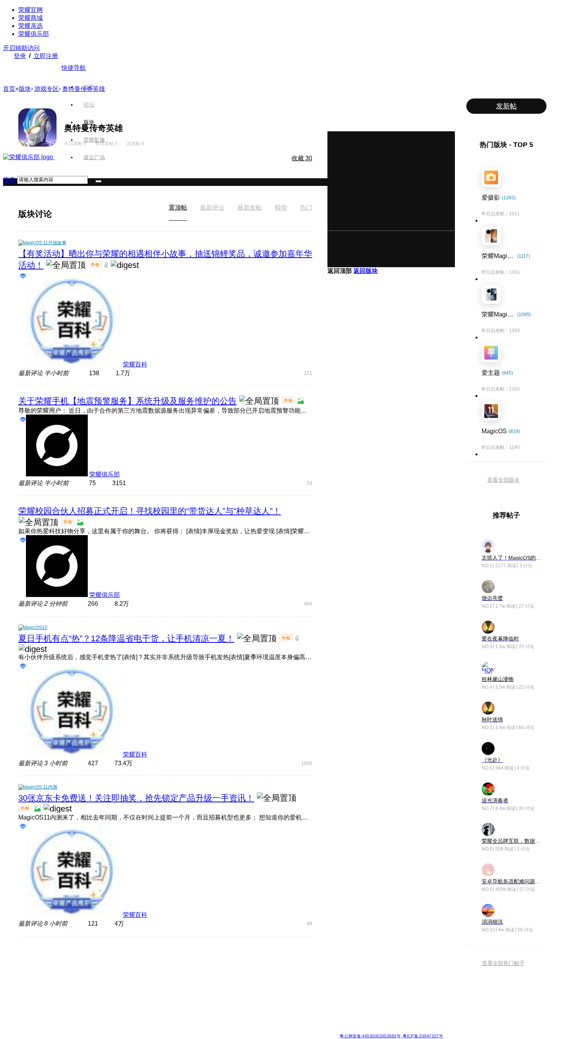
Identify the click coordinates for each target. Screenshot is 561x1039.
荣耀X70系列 (242, 1022)
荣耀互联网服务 (411, 958)
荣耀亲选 (30, 26)
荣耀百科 (135, 364)
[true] (98, 181)
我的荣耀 (293, 985)
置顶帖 (178, 207)
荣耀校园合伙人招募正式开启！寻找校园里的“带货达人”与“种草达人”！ (149, 511)
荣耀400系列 (131, 976)
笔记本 (346, 958)
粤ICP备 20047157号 (422, 1035)
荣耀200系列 (131, 994)
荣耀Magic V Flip (80, 1022)
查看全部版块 (503, 480)
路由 (344, 1004)
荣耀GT (236, 1004)
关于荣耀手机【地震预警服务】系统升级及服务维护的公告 (127, 401)
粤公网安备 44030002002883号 (370, 1035)
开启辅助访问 (21, 48)
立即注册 (46, 56)
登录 (20, 56)
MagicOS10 (35, 627)
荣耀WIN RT (186, 967)
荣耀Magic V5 (77, 976)
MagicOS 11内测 (40, 787)
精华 (281, 207)
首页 (89, 87)
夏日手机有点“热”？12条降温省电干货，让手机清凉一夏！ (126, 638)
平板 (344, 967)
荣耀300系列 (131, 985)
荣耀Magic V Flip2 (81, 985)
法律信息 (255, 1029)
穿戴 (344, 976)
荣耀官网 (30, 9)
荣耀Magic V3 (77, 1004)
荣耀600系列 (131, 958)
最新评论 (212, 207)
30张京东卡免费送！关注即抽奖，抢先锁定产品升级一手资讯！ (136, 798)
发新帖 (506, 106)
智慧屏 (346, 985)
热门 (306, 207)
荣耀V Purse (242, 1013)
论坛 (89, 105)
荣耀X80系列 (242, 967)
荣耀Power (240, 976)
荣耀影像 (94, 140)
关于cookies (233, 1029)
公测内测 (293, 967)
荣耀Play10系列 (245, 985)
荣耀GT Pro (241, 994)
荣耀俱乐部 (33, 34)
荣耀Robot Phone (247, 958)
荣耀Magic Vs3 (78, 1013)
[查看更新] (58, 213)
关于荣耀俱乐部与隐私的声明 (191, 1029)
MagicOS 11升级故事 (44, 242)
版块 (89, 122)
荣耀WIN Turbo (189, 976)
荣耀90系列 (130, 1022)
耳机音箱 (349, 994)
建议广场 (94, 157)
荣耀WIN (183, 958)
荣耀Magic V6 (77, 958)
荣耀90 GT (129, 1013)
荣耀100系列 (131, 1004)
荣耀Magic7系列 (80, 994)
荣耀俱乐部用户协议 (141, 1029)
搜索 (9, 179)
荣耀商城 (30, 18)
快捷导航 (73, 68)
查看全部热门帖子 (503, 963)
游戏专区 (46, 89)
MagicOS (293, 958)
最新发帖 (249, 207)
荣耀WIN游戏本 (189, 985)
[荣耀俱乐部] (29, 157)
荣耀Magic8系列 (80, 967)
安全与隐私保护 (300, 976)
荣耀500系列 (131, 967)
